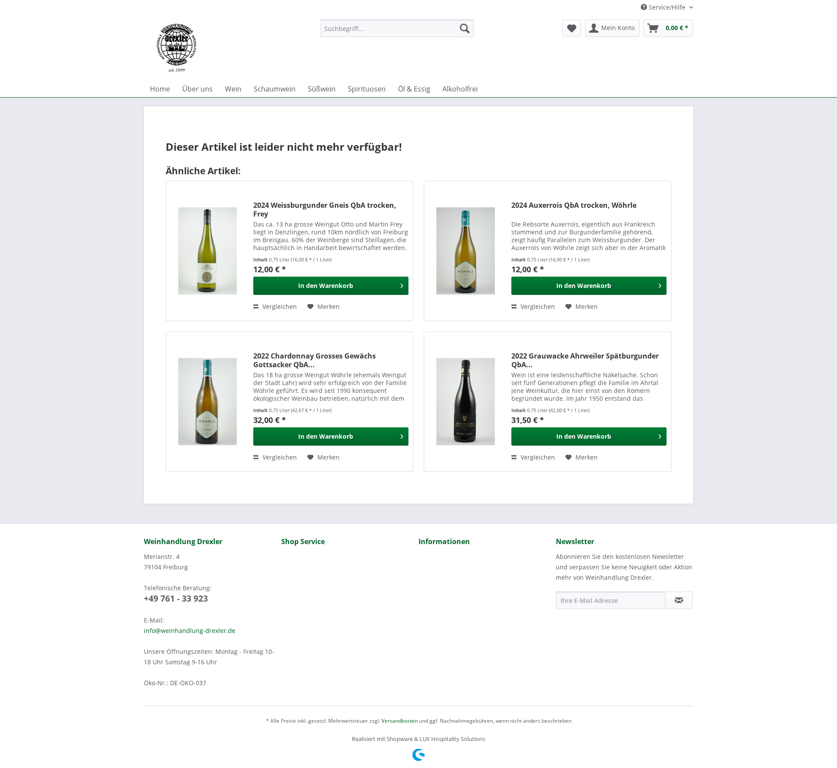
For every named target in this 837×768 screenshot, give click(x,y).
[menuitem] (397, 28)
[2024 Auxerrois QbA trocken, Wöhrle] (466, 251)
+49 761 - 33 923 (176, 598)
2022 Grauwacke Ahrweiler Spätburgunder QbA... (585, 360)
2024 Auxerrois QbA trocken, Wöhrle (573, 205)
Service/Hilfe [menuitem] (667, 7)
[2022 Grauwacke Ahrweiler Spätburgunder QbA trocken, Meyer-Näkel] (466, 402)
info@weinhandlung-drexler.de (189, 630)
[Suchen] (465, 28)
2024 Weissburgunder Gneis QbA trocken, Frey (324, 209)
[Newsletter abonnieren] (679, 600)
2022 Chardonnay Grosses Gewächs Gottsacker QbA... (314, 360)
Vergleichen (279, 306)
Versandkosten (399, 720)
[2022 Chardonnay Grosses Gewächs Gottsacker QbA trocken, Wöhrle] (207, 402)
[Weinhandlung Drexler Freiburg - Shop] (228, 48)
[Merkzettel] (571, 28)
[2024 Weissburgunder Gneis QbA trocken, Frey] (207, 251)
